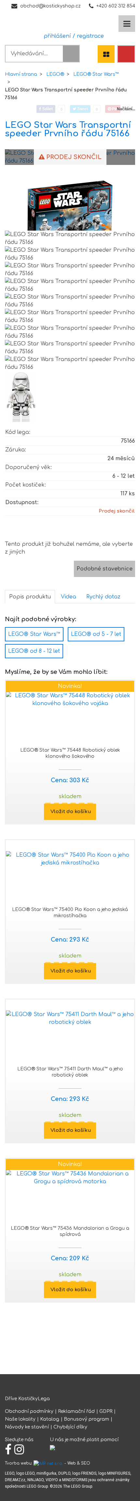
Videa (68, 597)
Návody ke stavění (27, 1427)
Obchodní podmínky (29, 1411)
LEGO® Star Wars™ (96, 74)
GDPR (105, 1411)
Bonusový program (86, 1419)
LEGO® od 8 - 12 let (34, 651)
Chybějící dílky (70, 1427)
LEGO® (55, 74)
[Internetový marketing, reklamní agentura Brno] (48, 1463)
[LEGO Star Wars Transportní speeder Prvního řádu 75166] (70, 213)
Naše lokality (20, 1419)
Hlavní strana (21, 74)
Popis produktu (30, 597)
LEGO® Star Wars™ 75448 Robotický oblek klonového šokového (70, 753)
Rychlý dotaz (103, 597)
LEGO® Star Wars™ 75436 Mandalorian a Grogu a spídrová (70, 1231)
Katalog (49, 1419)
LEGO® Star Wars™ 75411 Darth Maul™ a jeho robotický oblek (70, 1072)
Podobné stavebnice (105, 569)
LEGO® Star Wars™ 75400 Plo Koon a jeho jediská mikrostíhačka (70, 912)
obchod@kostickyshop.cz (50, 6)
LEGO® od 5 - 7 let (96, 634)
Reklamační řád (76, 1411)
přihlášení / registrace (72, 36)
